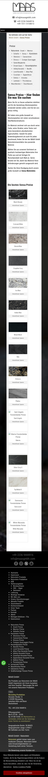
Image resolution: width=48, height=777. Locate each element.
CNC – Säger (18, 588)
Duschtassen (28, 84)
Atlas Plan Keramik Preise (23, 651)
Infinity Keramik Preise (21, 653)
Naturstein (12, 739)
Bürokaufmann (18, 586)
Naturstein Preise (17, 625)
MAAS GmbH (13, 38)
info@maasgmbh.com (25, 17)
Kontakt (14, 612)
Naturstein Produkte (18, 577)
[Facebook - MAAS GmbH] (16, 565)
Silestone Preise (19, 636)
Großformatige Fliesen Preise (22, 671)
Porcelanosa (27, 81)
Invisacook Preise (17, 664)
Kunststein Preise (17, 633)
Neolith (29, 69)
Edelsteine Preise (17, 669)
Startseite (14, 573)
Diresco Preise (18, 640)
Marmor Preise (18, 629)
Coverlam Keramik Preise (22, 655)
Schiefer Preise (18, 631)
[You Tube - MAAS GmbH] (31, 565)
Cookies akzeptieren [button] (24, 773)
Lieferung (14, 592)
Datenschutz (15, 619)
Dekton (16, 78)
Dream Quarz (18, 66)
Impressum (15, 575)
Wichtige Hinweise (18, 595)
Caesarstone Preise (20, 638)
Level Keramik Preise (21, 649)
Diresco (16, 60)
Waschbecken (16, 84)
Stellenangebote (17, 584)
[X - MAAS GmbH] (26, 565)
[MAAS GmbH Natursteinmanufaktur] (24, 13)
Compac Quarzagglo (29, 60)
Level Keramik (18, 72)
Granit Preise (18, 627)
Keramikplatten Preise (19, 644)
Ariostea (24, 78)
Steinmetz (17, 590)
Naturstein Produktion (19, 579)
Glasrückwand (16, 603)
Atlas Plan (29, 72)
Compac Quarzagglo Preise (23, 642)
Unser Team (15, 608)
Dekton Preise (18, 660)
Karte (27, 730)
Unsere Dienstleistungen (20, 599)
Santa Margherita (19, 63)
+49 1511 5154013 (25, 23)
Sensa (24, 54)
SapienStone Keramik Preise (23, 658)
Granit (22, 51)
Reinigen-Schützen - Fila (20, 617)
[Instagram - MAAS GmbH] (21, 565)
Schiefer (16, 54)
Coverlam (17, 75)
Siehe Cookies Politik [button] (22, 767)
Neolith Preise (18, 647)
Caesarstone (27, 57)
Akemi (13, 614)
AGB (12, 581)
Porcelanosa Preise (20, 662)
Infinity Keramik (19, 69)
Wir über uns (15, 597)
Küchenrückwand (17, 606)
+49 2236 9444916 (25, 21)
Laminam (17, 81)
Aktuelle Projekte (17, 601)
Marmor (30, 51)
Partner (13, 610)
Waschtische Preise (18, 666)
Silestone (17, 57)
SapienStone (27, 75)
